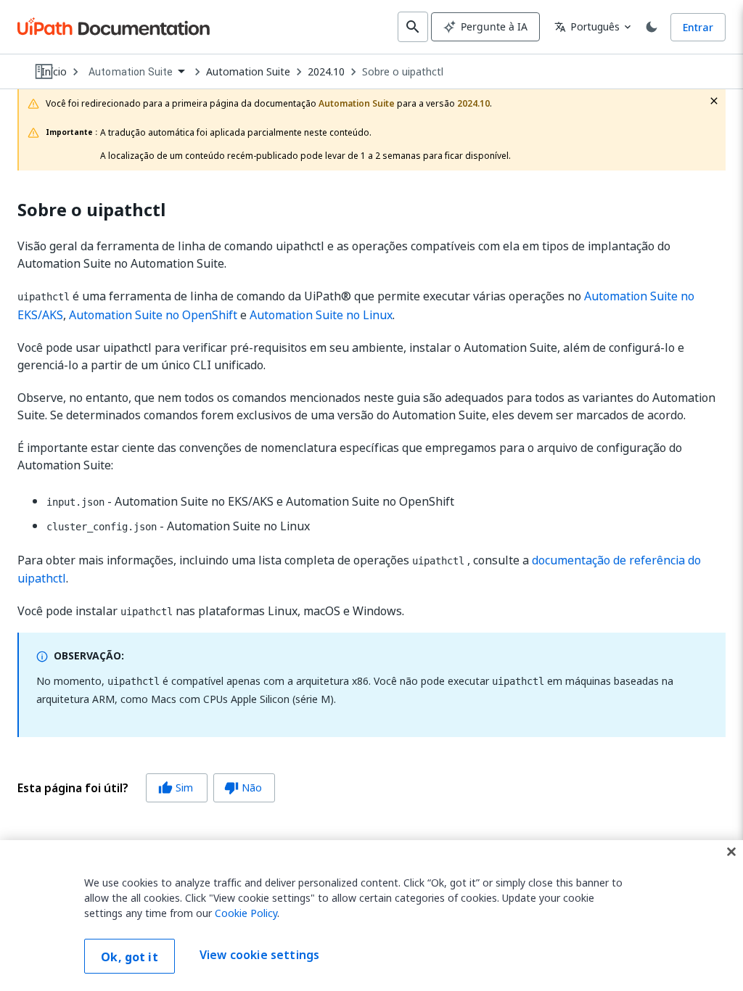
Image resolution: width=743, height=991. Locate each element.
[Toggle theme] (651, 27)
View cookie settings (259, 954)
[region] (371, 915)
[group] (146, 787)
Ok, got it (129, 957)
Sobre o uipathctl (402, 72)
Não (243, 787)
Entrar (698, 27)
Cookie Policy (246, 913)
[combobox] (136, 72)
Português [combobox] (587, 26)
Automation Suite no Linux (321, 315)
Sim (175, 787)
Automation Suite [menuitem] (131, 72)
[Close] (731, 851)
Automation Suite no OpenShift (153, 315)
